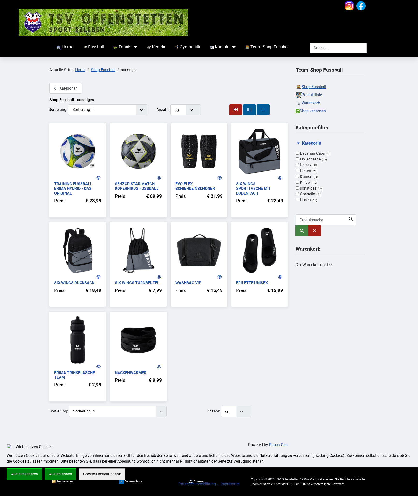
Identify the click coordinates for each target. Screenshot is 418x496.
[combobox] (338, 48)
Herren (308, 170)
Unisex (308, 165)
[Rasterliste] (249, 109)
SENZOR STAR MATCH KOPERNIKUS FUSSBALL (136, 186)
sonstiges (311, 188)
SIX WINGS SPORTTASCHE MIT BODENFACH (253, 188)
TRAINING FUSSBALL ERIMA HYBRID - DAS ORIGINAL (73, 188)
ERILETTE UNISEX (252, 283)
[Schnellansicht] (98, 178)
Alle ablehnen (60, 474)
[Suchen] (301, 230)
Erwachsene (313, 159)
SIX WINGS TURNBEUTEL (137, 283)
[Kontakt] (233, 47)
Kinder (308, 182)
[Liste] (263, 109)
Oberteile (310, 194)
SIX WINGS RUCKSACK (74, 283)
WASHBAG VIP (188, 283)
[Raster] (235, 109)
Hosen (308, 200)
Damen (309, 176)
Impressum (230, 484)
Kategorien (68, 88)
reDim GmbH (225, 490)
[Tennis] (134, 47)
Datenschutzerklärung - (198, 484)
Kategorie (311, 143)
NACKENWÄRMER (130, 372)
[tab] (330, 172)
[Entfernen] (314, 230)
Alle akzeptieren (24, 474)
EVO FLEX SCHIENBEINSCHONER (195, 186)
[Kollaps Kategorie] (298, 143)
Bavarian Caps (314, 153)
